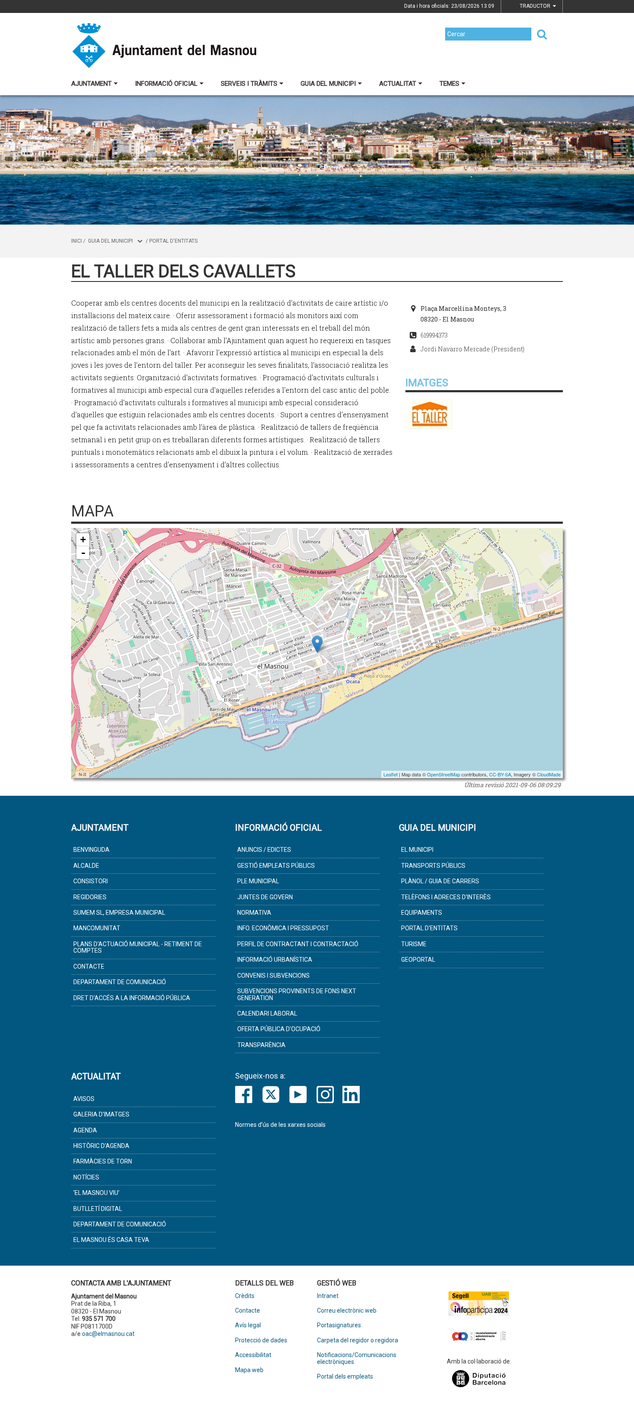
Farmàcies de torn (102, 1161)
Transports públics (433, 865)
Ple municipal (258, 881)
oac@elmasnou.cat (108, 1333)
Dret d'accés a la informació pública (131, 997)
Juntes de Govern (265, 897)
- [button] (83, 553)
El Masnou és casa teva (111, 1239)
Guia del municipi (328, 84)
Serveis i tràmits (249, 84)
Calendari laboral (267, 1013)
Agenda (85, 1130)
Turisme (414, 944)
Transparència (261, 1044)
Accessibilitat (253, 1355)
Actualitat (397, 84)
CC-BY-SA (500, 774)
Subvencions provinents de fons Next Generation (296, 994)
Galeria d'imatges (101, 1114)
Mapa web (249, 1370)
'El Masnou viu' (96, 1192)
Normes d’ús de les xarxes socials (280, 1124)
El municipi (417, 849)
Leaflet (390, 774)
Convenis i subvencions (273, 975)
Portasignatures (339, 1325)
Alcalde (86, 865)
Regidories (90, 897)
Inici (76, 241)
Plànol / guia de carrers (440, 881)
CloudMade (549, 774)
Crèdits (244, 1296)
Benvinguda (91, 849)
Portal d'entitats (173, 241)
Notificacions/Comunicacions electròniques (356, 1358)
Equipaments (421, 912)
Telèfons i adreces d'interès (446, 897)
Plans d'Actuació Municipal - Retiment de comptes (137, 947)
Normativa (254, 912)
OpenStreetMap (443, 774)
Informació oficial (166, 84)
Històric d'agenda (101, 1145)
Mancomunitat (96, 928)
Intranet (328, 1296)
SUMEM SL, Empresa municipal (119, 912)
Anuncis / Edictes (264, 849)
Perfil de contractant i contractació (297, 944)
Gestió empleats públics (276, 865)
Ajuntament (91, 84)
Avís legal (248, 1325)
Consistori (90, 881)
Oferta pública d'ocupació (278, 1029)
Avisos (83, 1098)
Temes (449, 84)
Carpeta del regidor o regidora (357, 1340)
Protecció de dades (261, 1340)
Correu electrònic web (347, 1310)
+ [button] (83, 539)
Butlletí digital (97, 1208)
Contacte (88, 966)
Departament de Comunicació (119, 982)
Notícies (86, 1177)
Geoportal (418, 959)
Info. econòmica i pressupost (283, 928)
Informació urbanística (274, 959)
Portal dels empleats (345, 1376)
